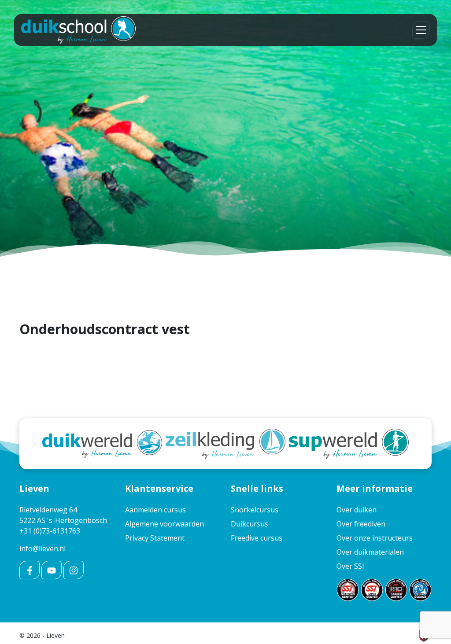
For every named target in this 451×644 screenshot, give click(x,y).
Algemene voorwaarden (164, 524)
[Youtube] (51, 570)
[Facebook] (29, 570)
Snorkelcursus (254, 510)
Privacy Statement (155, 538)
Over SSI (350, 566)
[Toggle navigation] (421, 30)
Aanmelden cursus (155, 510)
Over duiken (356, 510)
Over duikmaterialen (370, 552)
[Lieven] (78, 30)
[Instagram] (73, 570)
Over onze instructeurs (374, 538)
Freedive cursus (256, 538)
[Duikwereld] (102, 443)
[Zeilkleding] (225, 443)
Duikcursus (249, 524)
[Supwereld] (349, 443)
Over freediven (360, 524)
